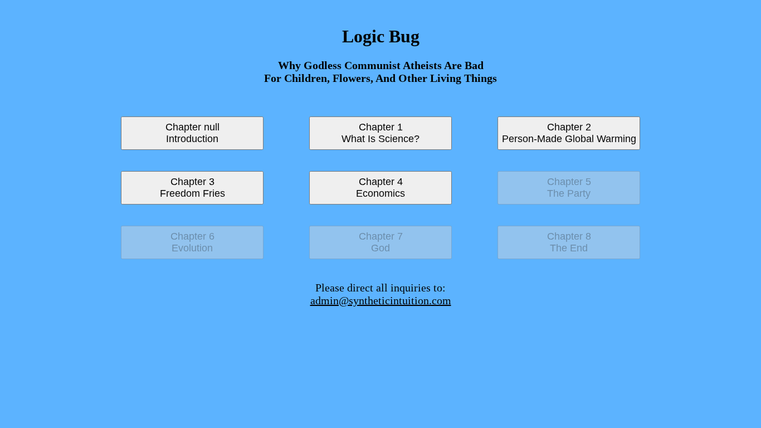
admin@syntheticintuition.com (380, 300)
